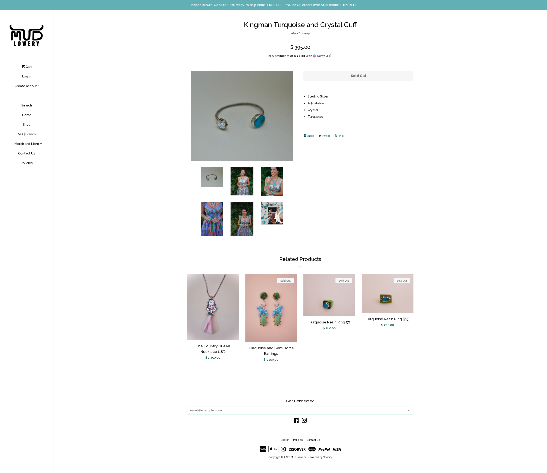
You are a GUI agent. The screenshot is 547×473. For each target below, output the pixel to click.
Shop (27, 125)
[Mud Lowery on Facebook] (296, 421)
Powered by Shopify (320, 457)
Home (26, 115)
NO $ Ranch (27, 134)
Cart (28, 67)
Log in (26, 76)
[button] (300, 56)
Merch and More (26, 144)
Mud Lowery (300, 33)
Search (26, 105)
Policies (27, 163)
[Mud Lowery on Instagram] (304, 421)
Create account (27, 86)
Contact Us (26, 153)
